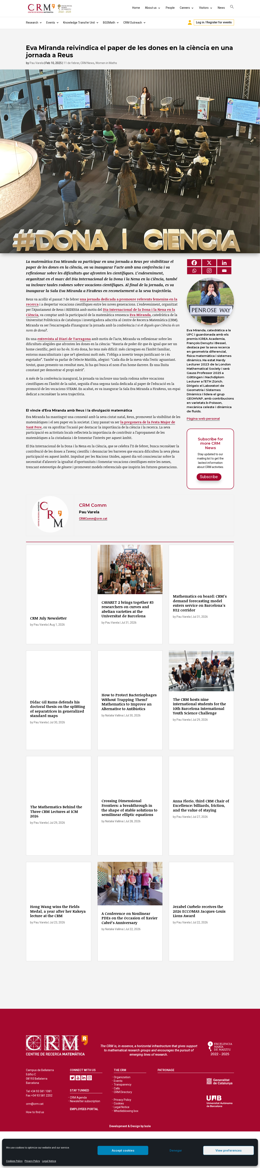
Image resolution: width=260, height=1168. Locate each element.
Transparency (122, 1084)
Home (136, 7)
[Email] (224, 270)
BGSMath (109, 22)
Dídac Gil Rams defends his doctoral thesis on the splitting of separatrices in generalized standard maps (57, 709)
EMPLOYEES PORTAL (84, 1109)
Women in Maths (106, 63)
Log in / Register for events (214, 22)
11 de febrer (71, 63)
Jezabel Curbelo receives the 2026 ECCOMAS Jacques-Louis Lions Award (199, 911)
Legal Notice (49, 1161)
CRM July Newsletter (48, 618)
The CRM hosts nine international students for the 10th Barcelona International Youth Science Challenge (199, 706)
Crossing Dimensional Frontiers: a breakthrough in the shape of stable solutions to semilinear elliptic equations (129, 807)
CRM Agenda (78, 1097)
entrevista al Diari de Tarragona (64, 339)
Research (32, 22)
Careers (185, 7)
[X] (209, 262)
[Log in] (189, 22)
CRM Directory (123, 1092)
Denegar (176, 1150)
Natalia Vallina (114, 715)
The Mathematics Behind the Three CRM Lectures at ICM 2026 (56, 811)
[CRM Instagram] (89, 1077)
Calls (117, 1088)
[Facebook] (194, 262)
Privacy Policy (32, 1161)
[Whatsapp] (194, 270)
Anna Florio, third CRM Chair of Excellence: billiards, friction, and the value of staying (201, 806)
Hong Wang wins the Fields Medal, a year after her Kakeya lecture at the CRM (58, 911)
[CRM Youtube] (78, 1077)
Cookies (119, 1103)
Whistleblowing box (126, 1111)
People (170, 7)
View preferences (229, 1150)
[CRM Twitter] (72, 1077)
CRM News (87, 63)
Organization (122, 1077)
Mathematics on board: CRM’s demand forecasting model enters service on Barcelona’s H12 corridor (200, 603)
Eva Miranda (140, 315)
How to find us (35, 1112)
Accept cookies (123, 1150)
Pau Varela (37, 63)
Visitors (204, 7)
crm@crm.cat (34, 1103)
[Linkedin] (224, 262)
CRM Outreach (132, 22)
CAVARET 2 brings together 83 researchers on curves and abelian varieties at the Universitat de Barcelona (128, 609)
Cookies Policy (14, 1161)
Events (50, 22)
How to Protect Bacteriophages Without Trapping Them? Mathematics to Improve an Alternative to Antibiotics (129, 701)
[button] (232, 7)
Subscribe (209, 476)
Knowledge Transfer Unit (79, 22)
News (221, 7)
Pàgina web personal (203, 418)
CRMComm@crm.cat (93, 518)
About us (151, 7)
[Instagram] (209, 270)
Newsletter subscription (85, 1101)
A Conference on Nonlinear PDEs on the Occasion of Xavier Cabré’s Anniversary (129, 918)
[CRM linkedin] (83, 1077)
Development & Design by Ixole (130, 1126)
